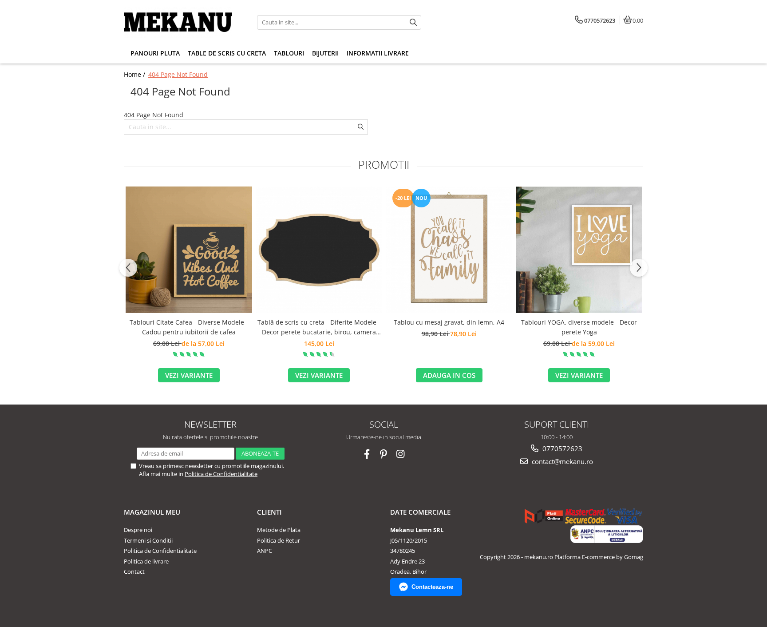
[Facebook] (367, 454)
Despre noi (138, 530)
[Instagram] (400, 454)
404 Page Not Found (178, 74)
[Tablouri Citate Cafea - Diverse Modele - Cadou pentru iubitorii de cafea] (189, 250)
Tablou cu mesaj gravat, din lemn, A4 (449, 322)
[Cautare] (413, 22)
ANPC (264, 551)
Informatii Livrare (378, 53)
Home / (135, 74)
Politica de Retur (278, 540)
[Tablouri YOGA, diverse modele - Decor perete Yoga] (579, 250)
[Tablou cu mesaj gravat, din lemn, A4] (449, 250)
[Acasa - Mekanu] (179, 22)
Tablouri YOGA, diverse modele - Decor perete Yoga (579, 327)
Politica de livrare (146, 561)
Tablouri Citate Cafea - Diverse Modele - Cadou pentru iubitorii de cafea (189, 327)
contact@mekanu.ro (561, 461)
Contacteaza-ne (432, 586)
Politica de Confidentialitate (221, 474)
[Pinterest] (383, 454)
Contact (134, 571)
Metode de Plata (278, 530)
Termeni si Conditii (148, 540)
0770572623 (561, 448)
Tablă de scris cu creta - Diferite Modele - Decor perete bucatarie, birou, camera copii (318, 327)
